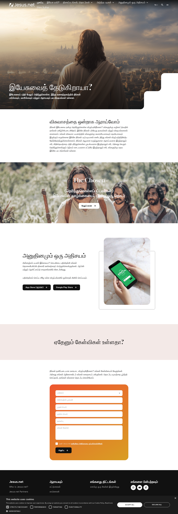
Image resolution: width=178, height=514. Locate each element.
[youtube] (139, 487)
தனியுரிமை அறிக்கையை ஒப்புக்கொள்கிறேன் (86, 444)
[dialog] (89, 505)
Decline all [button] (157, 505)
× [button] (175, 498)
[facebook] (145, 487)
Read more (109, 503)
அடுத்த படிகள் (104, 2)
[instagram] (133, 487)
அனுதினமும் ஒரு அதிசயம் (131, 2)
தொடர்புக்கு (43, 7)
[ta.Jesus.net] (22, 5)
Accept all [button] (129, 505)
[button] (59, 511)
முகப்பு (40, 2)
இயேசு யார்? (53, 2)
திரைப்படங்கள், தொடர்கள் (76, 2)
